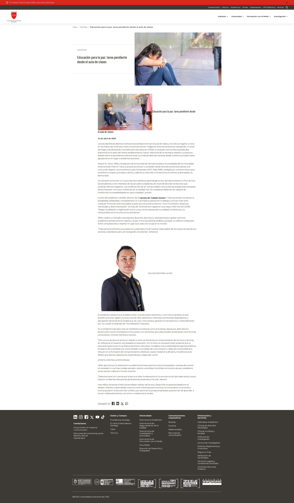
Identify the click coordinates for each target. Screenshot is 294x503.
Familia (245, 7)
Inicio (75, 27)
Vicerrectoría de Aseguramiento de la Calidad (148, 425)
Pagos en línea (204, 452)
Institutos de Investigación (204, 438)
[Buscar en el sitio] (286, 7)
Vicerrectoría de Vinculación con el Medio (150, 440)
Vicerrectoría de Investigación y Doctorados (146, 433)
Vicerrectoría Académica (150, 420)
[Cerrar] (286, 2)
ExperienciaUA (214, 7)
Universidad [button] (236, 16)
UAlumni (225, 7)
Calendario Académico (208, 422)
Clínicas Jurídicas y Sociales (206, 432)
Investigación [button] (280, 16)
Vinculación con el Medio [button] (258, 16)
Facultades (144, 445)
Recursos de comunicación (174, 434)
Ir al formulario (80, 430)
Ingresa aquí (79, 438)
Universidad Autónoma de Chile (94, 497)
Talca (112, 429)
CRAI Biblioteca (269, 7)
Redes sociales (175, 429)
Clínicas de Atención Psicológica (207, 426)
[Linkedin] (75, 417)
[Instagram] (81, 417)
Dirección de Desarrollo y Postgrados (150, 449)
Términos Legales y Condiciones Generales (208, 462)
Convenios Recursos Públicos (207, 468)
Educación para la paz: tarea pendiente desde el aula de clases (121, 27)
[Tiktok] (103, 417)
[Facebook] (86, 417)
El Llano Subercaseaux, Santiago (121, 424)
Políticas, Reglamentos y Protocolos (209, 447)
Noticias (280, 7)
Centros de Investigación (209, 443)
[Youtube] (97, 417)
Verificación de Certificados (204, 457)
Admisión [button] (222, 16)
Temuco (114, 433)
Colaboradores (255, 7)
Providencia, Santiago (120, 420)
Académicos (235, 7)
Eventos (172, 426)
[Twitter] (92, 417)
